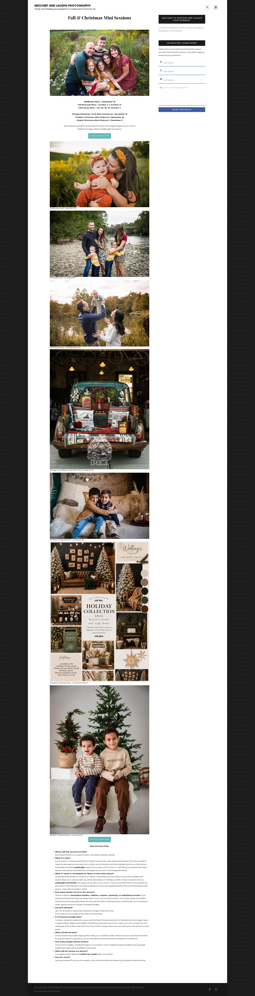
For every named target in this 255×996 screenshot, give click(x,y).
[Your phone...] (161, 70)
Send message (182, 109)
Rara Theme (137, 987)
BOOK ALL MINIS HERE (99, 136)
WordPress (54, 991)
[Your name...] (161, 62)
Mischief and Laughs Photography (63, 6)
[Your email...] (161, 79)
